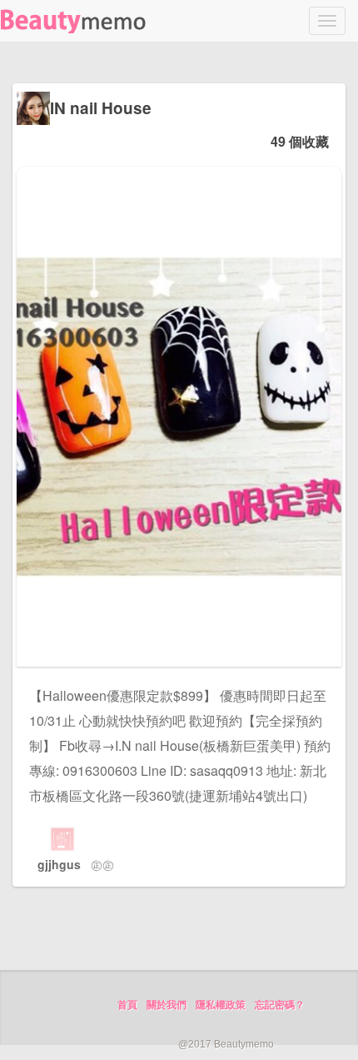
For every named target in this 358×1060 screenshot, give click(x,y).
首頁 (127, 1005)
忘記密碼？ (280, 1005)
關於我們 (166, 1005)
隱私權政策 (221, 1005)
